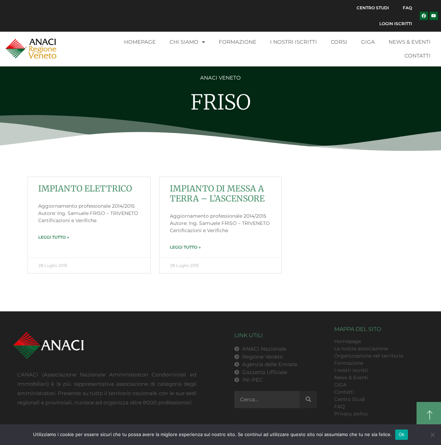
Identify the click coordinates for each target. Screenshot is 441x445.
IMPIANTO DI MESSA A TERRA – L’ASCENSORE (217, 193)
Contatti (417, 55)
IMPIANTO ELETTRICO (85, 188)
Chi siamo (184, 42)
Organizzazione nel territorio (368, 356)
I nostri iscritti (293, 42)
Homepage (140, 42)
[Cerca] (308, 399)
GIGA (368, 42)
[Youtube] (434, 16)
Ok (402, 434)
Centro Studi (373, 7)
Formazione (237, 42)
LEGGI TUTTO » (53, 237)
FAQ (407, 7)
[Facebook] (424, 16)
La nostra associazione (361, 348)
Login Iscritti (395, 23)
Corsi (339, 42)
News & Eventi (410, 42)
